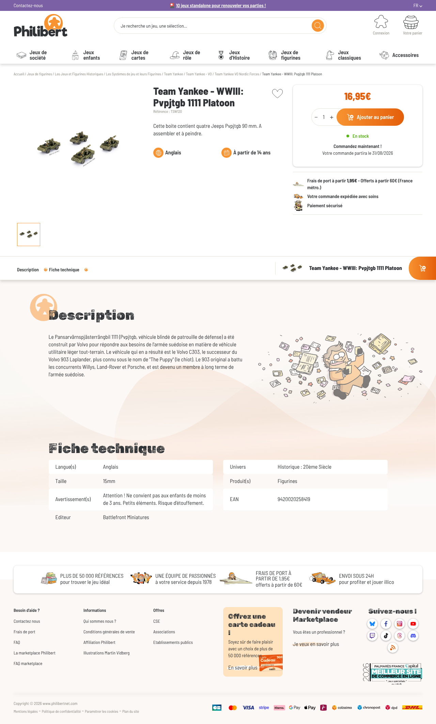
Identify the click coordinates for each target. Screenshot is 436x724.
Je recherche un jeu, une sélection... (154, 26)
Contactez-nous (28, 5)
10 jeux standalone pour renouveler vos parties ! (221, 5)
